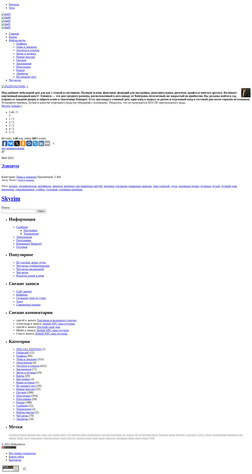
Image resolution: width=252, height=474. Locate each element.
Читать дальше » (11, 105)
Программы (23, 240)
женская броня (150, 435)
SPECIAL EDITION (28, 349)
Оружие (21, 60)
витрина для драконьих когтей (83, 186)
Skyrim (10, 198)
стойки (40, 189)
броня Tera (66, 438)
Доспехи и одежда (27, 50)
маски (131, 438)
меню (138, 438)
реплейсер (116, 435)
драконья (163, 435)
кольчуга (81, 438)
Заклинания (23, 63)
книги (89, 438)
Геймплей (22, 352)
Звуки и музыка (26, 53)
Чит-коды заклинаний (30, 269)
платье (145, 438)
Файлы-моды (17, 40)
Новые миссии (25, 56)
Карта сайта (16, 456)
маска (172, 435)
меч (39, 435)
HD (136, 435)
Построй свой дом (48, 327)
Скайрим (22, 227)
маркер (12, 438)
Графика (21, 43)
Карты (13, 37)
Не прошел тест (26, 385)
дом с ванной (161, 186)
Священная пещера (28, 304)
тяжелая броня (51, 438)
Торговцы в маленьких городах (57, 320)
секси (44, 435)
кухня (216, 186)
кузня (95, 438)
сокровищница (24, 189)
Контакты (15, 459)
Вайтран (180, 435)
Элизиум (10, 165)
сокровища (121, 438)
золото (200, 435)
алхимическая (27, 186)
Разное (20, 70)
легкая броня (94, 435)
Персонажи (23, 66)
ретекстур (14, 435)
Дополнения (24, 237)
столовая (51, 189)
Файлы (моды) (25, 412)
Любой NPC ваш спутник (58, 323)
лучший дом (229, 186)
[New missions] (6, 20)
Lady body (191, 435)
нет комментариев (12, 148)
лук (68, 435)
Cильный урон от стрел (31, 298)
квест (63, 435)
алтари (13, 186)
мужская (75, 435)
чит (74, 438)
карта (102, 438)
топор (208, 435)
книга (83, 435)
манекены (7, 189)
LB (140, 435)
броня (23, 435)
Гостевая (21, 247)
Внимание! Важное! (29, 243)
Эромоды (22, 73)
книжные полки (189, 186)
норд (27, 438)
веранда (58, 186)
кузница (206, 186)
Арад (19, 301)
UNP (152, 438)
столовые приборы (70, 189)
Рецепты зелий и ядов (30, 275)
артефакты (44, 186)
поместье (110, 438)
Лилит (20, 438)
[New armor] (6, 14)
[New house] (6, 17)
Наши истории (25, 382)
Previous (14, 4)
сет (124, 435)
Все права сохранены (22, 453)
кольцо (130, 435)
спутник (105, 435)
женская (31, 435)
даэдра (56, 435)
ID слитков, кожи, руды (31, 262)
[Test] (6, 27)
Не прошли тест (26, 76)
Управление (31, 233)
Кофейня (21, 294)
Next (12, 7)
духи (174, 186)
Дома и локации (26, 46)
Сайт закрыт (24, 291)
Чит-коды (15, 80)
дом (50, 435)
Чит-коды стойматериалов (32, 265)
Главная (14, 33)
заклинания (36, 438)
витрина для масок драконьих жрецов (127, 186)
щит (241, 435)
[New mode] (6, 24)
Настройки (30, 230)
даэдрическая (219, 435)
